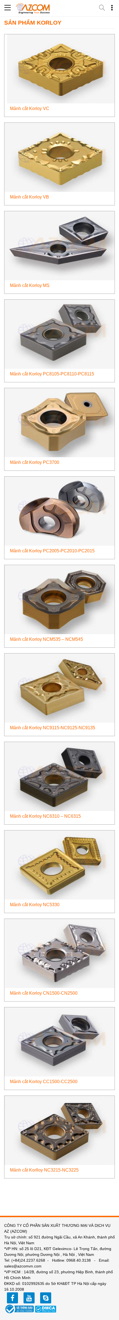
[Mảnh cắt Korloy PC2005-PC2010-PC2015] (59, 510)
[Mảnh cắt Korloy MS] (59, 245)
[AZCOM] (33, 8)
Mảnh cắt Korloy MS (30, 285)
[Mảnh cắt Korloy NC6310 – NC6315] (59, 776)
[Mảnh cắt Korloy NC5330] (59, 864)
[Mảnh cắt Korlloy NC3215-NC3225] (59, 1130)
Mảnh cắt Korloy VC (29, 108)
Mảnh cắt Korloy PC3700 (34, 462)
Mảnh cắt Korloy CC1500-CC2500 (43, 1081)
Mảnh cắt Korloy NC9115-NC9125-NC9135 (52, 727)
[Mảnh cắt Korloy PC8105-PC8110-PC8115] (59, 333)
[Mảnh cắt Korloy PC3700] (59, 422)
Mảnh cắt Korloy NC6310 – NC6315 (45, 816)
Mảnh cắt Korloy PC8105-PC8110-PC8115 (52, 374)
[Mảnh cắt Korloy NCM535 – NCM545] (59, 599)
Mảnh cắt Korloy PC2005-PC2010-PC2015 (52, 550)
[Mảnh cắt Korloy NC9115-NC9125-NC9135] (59, 687)
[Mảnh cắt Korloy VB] (59, 157)
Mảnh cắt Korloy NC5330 (35, 904)
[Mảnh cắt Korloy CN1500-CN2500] (59, 953)
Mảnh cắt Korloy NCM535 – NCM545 (46, 639)
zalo (45, 1297)
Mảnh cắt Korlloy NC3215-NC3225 (44, 1170)
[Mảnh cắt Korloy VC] (59, 68)
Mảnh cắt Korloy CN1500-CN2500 (43, 993)
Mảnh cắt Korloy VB (29, 197)
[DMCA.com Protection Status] (45, 1308)
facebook (12, 1297)
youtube (29, 1297)
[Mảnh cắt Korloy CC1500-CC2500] (59, 1041)
